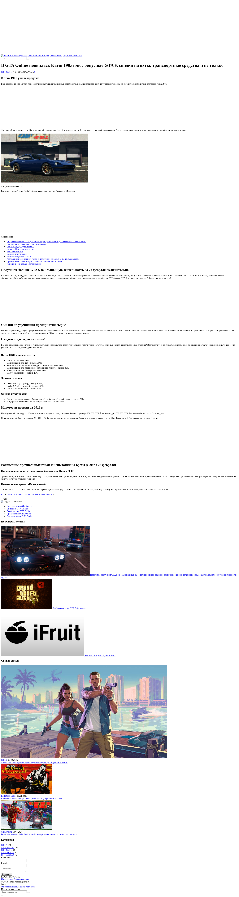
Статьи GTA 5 (7, 855)
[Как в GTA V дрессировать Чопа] (43, 655)
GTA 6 (4, 760)
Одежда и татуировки (17, 254)
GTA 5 (4, 845)
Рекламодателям (21, 879)
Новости (32, 55)
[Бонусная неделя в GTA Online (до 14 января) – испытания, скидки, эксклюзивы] (26, 829)
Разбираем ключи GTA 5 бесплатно (69, 608)
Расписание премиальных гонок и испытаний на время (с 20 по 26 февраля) (43, 259)
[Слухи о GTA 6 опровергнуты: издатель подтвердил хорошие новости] (84, 757)
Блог (73, 55)
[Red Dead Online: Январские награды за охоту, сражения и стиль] (26, 793)
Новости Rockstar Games (18, 494)
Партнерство (7, 879)
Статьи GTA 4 (7, 852)
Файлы (53, 55)
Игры (59, 55)
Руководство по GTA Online (20, 516)
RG (2, 494)
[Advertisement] (119, 20)
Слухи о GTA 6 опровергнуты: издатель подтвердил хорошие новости (34, 762)
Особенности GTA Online (19, 511)
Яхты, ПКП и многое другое (20, 249)
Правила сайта (18, 887)
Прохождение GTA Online (19, 514)
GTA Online (6, 72)
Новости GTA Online (42, 494)
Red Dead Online (8, 796)
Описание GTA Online (17, 509)
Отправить (6, 874)
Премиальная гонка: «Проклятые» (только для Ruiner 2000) (34, 261)
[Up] (2, 895)
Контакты (30, 887)
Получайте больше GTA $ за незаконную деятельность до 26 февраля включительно (46, 241)
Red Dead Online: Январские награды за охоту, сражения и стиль (31, 798)
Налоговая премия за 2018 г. (20, 256)
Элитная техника (15, 251)
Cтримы (67, 55)
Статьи (39, 55)
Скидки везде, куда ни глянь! (20, 246)
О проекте (6, 887)
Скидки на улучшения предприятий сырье (27, 244)
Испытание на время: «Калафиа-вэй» (24, 264)
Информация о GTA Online (19, 506)
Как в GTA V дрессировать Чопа (100, 655)
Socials (79, 55)
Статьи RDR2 (7, 847)
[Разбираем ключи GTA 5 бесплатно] (27, 608)
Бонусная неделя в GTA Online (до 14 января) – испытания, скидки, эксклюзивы (39, 834)
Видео (46, 55)
